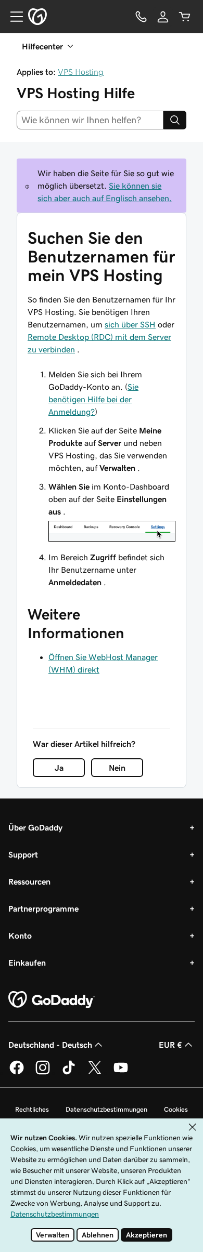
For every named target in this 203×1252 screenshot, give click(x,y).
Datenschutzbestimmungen (106, 1109)
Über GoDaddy (35, 827)
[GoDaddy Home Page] (51, 1000)
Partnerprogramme (43, 908)
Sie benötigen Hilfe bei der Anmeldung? (93, 399)
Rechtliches (32, 1109)
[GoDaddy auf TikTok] (68, 1073)
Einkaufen (27, 962)
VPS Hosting (81, 72)
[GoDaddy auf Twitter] (94, 1073)
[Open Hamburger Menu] (12, 16)
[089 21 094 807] (141, 17)
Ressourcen (29, 881)
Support (23, 854)
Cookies (176, 1109)
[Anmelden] (163, 17)
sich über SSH (130, 324)
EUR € (170, 1044)
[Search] (174, 120)
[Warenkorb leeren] (184, 16)
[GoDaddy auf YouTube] (120, 1073)
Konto (20, 935)
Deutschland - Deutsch (50, 1044)
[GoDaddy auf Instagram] (42, 1073)
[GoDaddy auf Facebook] (16, 1073)
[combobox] (90, 120)
